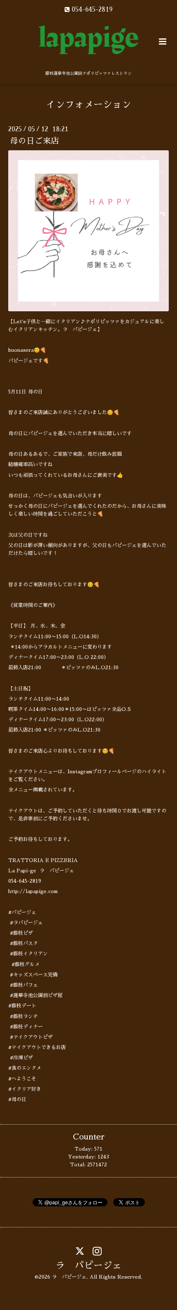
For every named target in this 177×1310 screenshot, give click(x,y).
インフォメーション (88, 104)
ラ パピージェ (89, 1265)
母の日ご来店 (34, 141)
